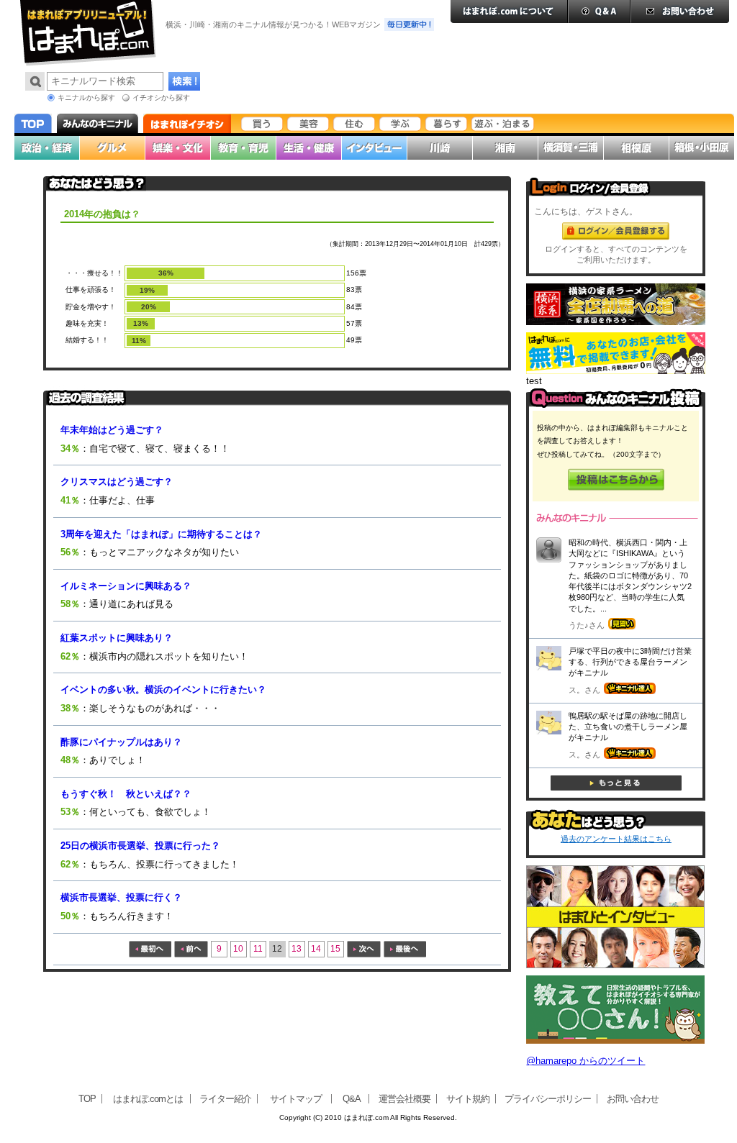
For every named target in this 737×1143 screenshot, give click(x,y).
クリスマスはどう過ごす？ (116, 481)
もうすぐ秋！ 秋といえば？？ (125, 793)
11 (258, 949)
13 (296, 949)
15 (335, 949)
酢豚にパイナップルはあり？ (121, 742)
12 (277, 949)
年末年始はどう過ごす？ (111, 429)
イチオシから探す (161, 97)
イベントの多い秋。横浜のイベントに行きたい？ (163, 689)
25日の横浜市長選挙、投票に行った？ (140, 845)
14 (316, 949)
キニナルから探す (86, 97)
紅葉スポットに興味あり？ (116, 637)
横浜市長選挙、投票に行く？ (121, 897)
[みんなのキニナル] (615, 404)
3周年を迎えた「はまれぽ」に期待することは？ (161, 534)
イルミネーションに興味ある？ (125, 585)
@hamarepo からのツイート (585, 1060)
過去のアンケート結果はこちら (616, 838)
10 (238, 949)
